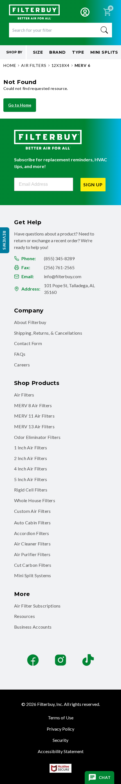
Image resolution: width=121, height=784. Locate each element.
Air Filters (24, 394)
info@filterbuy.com (62, 276)
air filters (33, 65)
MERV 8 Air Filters (33, 405)
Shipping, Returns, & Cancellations (48, 333)
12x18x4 (60, 65)
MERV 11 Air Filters (34, 415)
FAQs (19, 354)
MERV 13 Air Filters (34, 426)
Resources (24, 616)
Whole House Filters (34, 500)
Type (78, 52)
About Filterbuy (30, 322)
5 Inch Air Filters (30, 479)
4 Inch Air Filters (30, 468)
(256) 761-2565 (59, 267)
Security (60, 740)
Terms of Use (60, 717)
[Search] (104, 30)
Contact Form (28, 343)
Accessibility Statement (61, 751)
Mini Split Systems (32, 575)
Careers (22, 364)
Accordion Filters (31, 533)
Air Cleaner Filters (32, 543)
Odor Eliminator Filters (37, 437)
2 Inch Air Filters (30, 458)
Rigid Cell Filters (31, 489)
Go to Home (19, 105)
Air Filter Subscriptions (37, 605)
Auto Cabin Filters (32, 522)
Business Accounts (32, 626)
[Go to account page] (84, 12)
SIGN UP (93, 184)
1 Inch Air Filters (30, 447)
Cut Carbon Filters (32, 565)
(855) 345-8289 (59, 258)
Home (9, 65)
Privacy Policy (60, 728)
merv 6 (82, 65)
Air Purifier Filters (32, 554)
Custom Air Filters (32, 511)
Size (38, 52)
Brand (57, 52)
